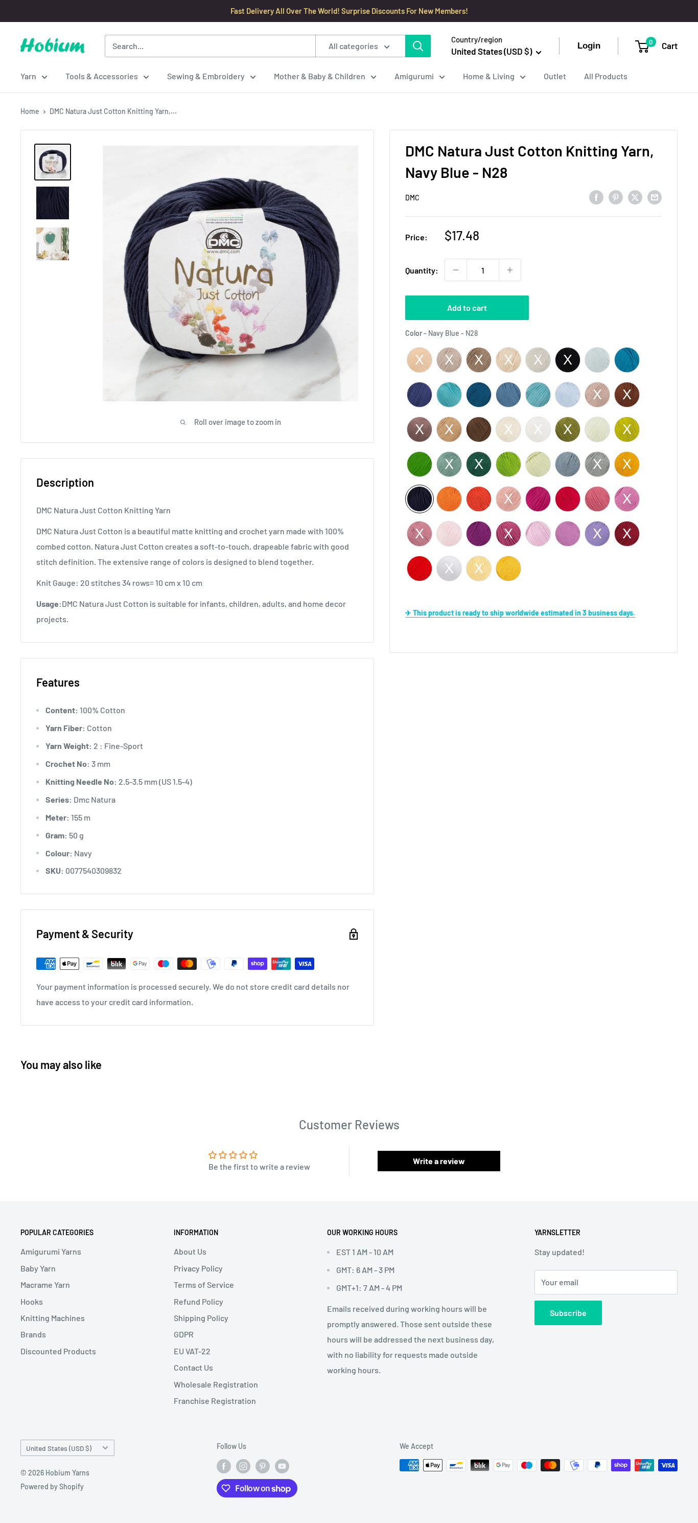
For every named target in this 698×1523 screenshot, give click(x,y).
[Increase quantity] (510, 270)
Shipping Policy (201, 1318)
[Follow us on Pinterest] (262, 1466)
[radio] (419, 360)
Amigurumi (414, 76)
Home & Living (489, 76)
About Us (190, 1251)
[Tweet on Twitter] (635, 196)
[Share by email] (654, 196)
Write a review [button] (439, 1161)
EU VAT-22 (192, 1351)
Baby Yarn (38, 1268)
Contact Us (193, 1367)
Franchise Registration (215, 1400)
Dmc (412, 197)
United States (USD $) (58, 1448)
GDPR (184, 1334)
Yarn (28, 76)
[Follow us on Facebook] (224, 1466)
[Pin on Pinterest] (616, 196)
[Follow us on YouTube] (282, 1466)
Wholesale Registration (216, 1384)
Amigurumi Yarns (50, 1251)
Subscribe (568, 1312)
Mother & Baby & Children (319, 76)
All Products (605, 76)
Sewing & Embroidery (206, 76)
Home (29, 111)
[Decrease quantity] (456, 270)
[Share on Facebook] (596, 196)
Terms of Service (204, 1284)
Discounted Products (58, 1351)
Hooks (31, 1301)
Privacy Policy (198, 1268)
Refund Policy (198, 1301)
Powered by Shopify (52, 1486)
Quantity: (421, 270)
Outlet (555, 76)
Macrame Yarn (45, 1284)
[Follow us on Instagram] (243, 1466)
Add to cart (467, 307)
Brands (33, 1334)
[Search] (418, 46)
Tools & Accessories (101, 76)
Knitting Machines (52, 1318)
